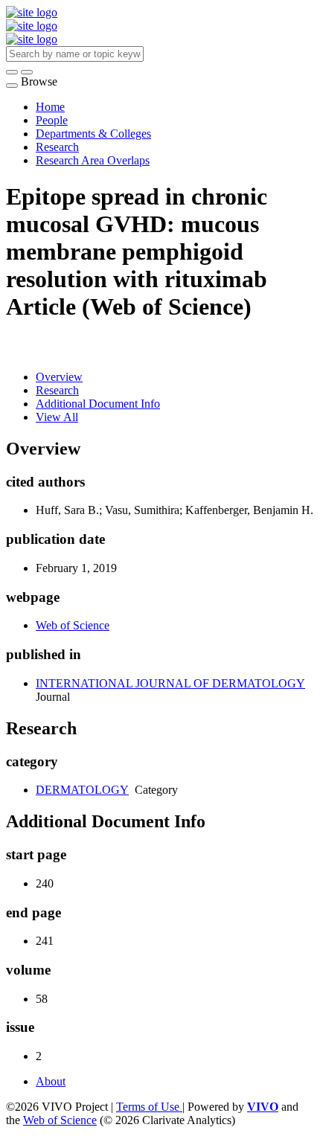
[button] (12, 72)
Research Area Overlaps (93, 160)
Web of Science (72, 625)
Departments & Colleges (93, 133)
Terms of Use (149, 1106)
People (52, 120)
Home (50, 106)
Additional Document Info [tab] (98, 403)
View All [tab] (57, 417)
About (50, 1081)
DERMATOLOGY (82, 789)
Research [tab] (57, 390)
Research (57, 147)
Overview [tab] (59, 376)
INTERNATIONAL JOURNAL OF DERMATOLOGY (170, 683)
